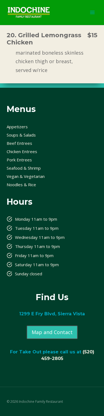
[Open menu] (92, 12)
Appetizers (17, 126)
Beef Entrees (19, 143)
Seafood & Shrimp (24, 168)
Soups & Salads (21, 135)
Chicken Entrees (22, 151)
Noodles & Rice (21, 184)
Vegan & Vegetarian (26, 176)
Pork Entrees (19, 159)
